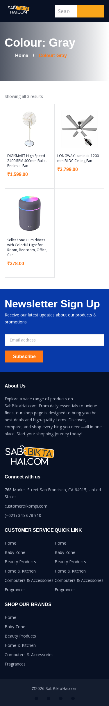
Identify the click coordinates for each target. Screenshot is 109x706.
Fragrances (15, 589)
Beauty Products (20, 561)
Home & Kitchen (20, 571)
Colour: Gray (53, 55)
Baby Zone (15, 552)
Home (10, 543)
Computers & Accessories (29, 580)
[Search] (90, 11)
